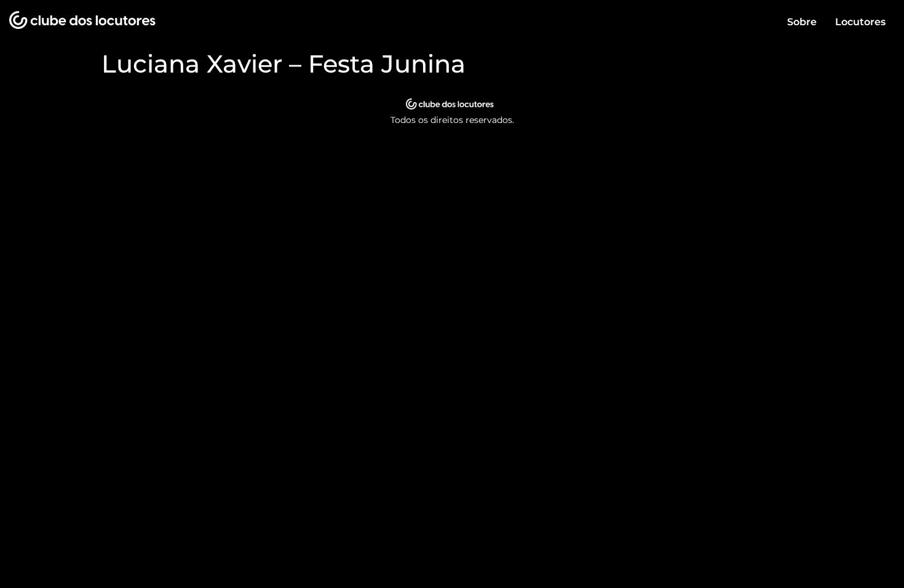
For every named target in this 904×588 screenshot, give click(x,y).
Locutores (860, 22)
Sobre (802, 22)
